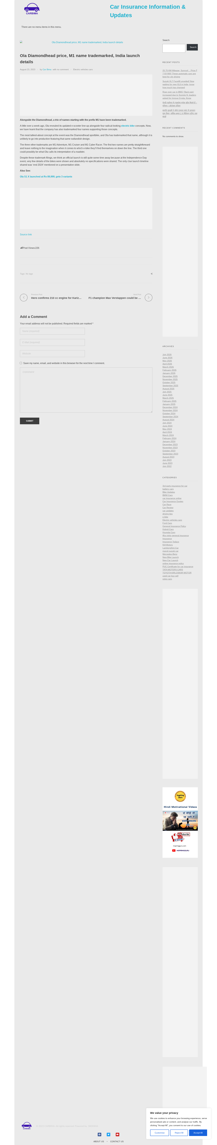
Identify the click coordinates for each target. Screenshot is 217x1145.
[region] (178, 1123)
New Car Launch (170, 560)
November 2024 (170, 410)
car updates (168, 510)
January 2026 (169, 373)
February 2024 (169, 438)
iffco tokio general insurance (176, 535)
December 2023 (170, 444)
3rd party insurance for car (175, 486)
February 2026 (169, 370)
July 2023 (167, 460)
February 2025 (169, 401)
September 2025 (170, 385)
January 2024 (169, 441)
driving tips (168, 514)
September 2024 (170, 416)
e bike (165, 517)
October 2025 (169, 382)
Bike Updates (169, 492)
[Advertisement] (87, 95)
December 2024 (170, 407)
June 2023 (167, 463)
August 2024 (168, 419)
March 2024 (168, 435)
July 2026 (167, 354)
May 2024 (167, 429)
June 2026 (167, 357)
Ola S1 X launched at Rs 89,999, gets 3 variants (46, 176)
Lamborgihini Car (171, 548)
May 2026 (167, 361)
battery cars (168, 489)
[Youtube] (117, 1134)
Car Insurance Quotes (173, 501)
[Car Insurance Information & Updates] (31, 8)
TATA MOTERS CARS (173, 569)
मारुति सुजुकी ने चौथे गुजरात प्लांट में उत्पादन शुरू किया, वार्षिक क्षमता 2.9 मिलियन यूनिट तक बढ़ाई (180, 113)
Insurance (167, 538)
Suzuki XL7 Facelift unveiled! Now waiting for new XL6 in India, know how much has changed (178, 84)
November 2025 (170, 379)
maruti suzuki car (170, 551)
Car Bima (47, 69)
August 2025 (168, 388)
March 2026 (168, 367)
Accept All (198, 1133)
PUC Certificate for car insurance (178, 566)
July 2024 (167, 423)
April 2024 (167, 432)
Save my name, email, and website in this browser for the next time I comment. (64, 363)
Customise (160, 1133)
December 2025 (170, 376)
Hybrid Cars (168, 529)
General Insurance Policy (174, 526)
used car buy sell (170, 576)
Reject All (179, 1133)
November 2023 (170, 447)
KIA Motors (168, 545)
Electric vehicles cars (83, 69)
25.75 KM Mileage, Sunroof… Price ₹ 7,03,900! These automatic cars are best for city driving (180, 73)
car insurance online (172, 498)
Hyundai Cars (169, 532)
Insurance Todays (171, 542)
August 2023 (168, 457)
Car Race (167, 504)
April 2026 (167, 364)
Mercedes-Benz (170, 554)
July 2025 (167, 392)
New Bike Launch (171, 557)
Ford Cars (167, 523)
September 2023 (170, 454)
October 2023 (169, 451)
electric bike (128, 126)
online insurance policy (173, 563)
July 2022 (167, 466)
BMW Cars (168, 495)
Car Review (168, 507)
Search (166, 40)
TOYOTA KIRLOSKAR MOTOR (177, 573)
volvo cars (167, 579)
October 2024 (169, 413)
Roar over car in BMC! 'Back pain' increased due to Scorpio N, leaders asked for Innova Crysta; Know (179, 95)
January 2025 (169, 404)
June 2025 (167, 395)
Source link (26, 234)
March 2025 (168, 398)
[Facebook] (99, 1134)
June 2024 (167, 426)
